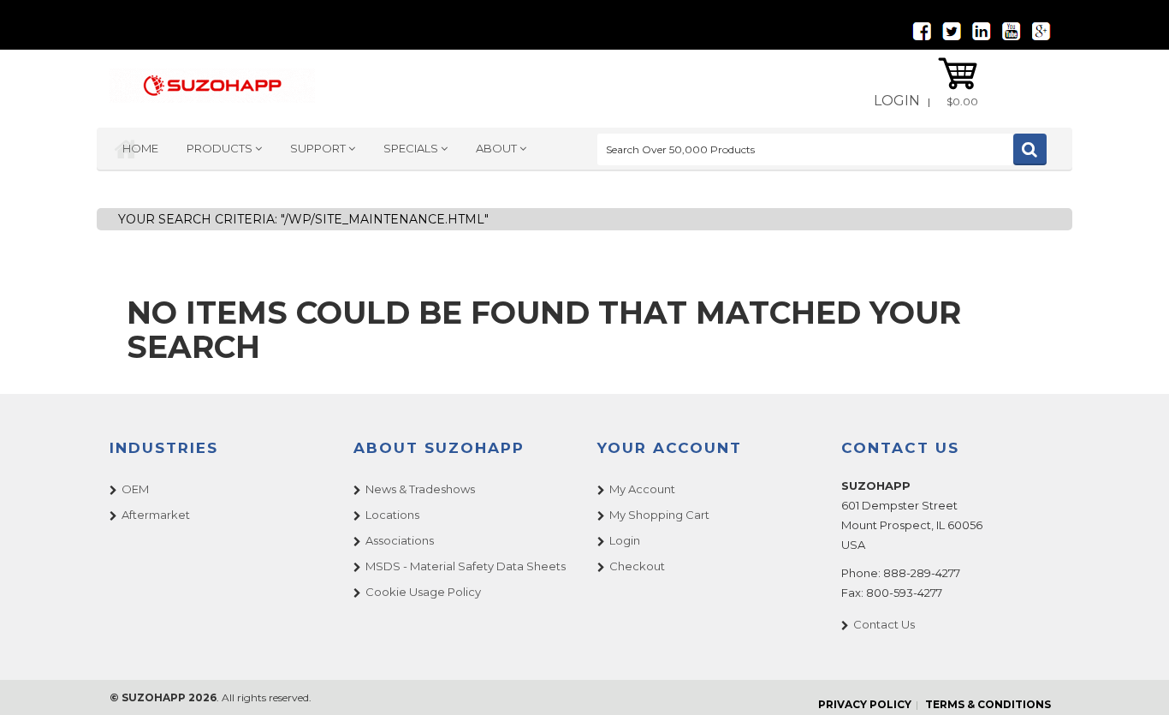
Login (897, 100)
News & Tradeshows (420, 489)
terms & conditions (988, 704)
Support (319, 148)
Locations (392, 514)
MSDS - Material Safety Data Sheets (465, 566)
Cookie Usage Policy (423, 592)
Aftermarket (156, 514)
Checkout (637, 566)
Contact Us (884, 624)
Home (140, 148)
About (497, 148)
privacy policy (864, 704)
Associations (399, 540)
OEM (135, 489)
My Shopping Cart (659, 514)
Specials (412, 148)
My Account (642, 489)
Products (221, 148)
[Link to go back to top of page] (1135, 681)
